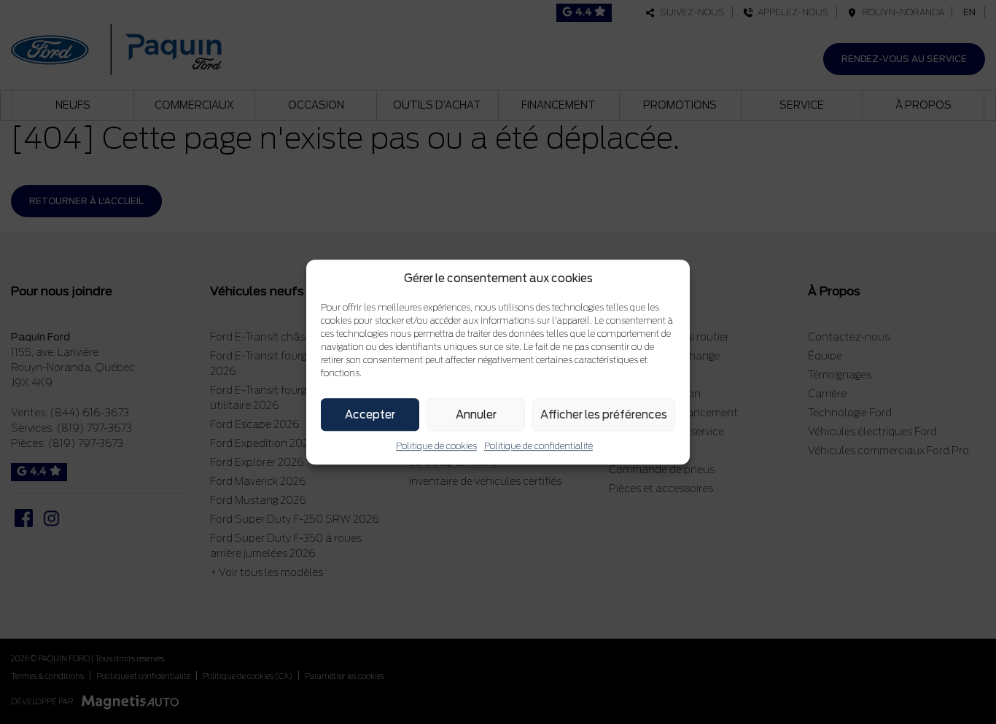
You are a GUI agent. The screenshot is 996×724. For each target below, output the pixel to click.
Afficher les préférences (603, 414)
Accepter (370, 414)
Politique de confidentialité (538, 445)
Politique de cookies (436, 445)
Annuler (476, 414)
